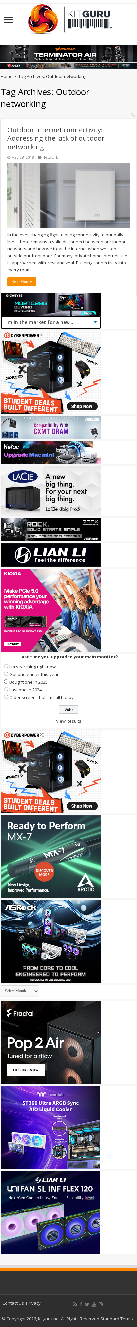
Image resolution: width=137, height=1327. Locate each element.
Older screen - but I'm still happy (41, 697)
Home (7, 76)
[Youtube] (94, 1304)
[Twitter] (87, 1304)
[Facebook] (81, 1304)
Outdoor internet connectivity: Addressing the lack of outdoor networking (56, 138)
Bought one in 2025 (28, 682)
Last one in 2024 (25, 690)
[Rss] (75, 1304)
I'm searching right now (32, 667)
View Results (68, 721)
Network (50, 157)
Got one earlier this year (34, 674)
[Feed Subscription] (133, 115)
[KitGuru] (68, 17)
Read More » (21, 281)
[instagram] (100, 1304)
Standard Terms (116, 1319)
